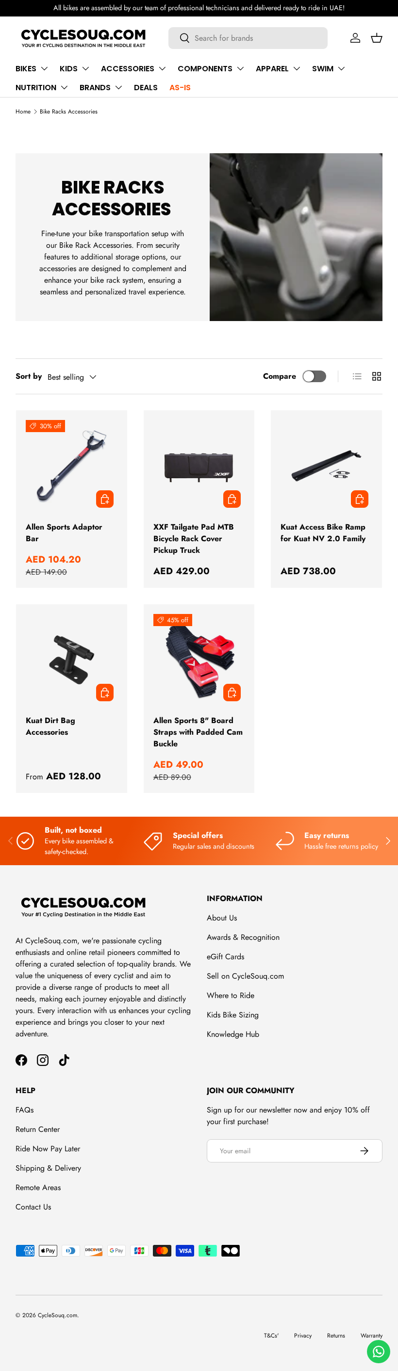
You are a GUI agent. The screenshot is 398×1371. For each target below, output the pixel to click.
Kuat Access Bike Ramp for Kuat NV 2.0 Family (323, 532)
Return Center (38, 1129)
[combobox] (248, 38)
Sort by (29, 376)
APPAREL (272, 68)
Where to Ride (230, 995)
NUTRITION (36, 87)
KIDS (69, 68)
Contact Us (33, 1206)
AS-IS (180, 87)
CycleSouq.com (57, 1315)
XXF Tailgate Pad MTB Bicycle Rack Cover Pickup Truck (193, 538)
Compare (279, 376)
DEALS (146, 87)
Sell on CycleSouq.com (245, 976)
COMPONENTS (205, 68)
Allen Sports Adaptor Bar (64, 532)
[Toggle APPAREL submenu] (296, 68)
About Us (222, 917)
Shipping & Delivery (48, 1168)
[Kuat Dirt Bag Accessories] (71, 660)
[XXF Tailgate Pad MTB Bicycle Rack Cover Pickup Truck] (199, 466)
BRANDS (95, 87)
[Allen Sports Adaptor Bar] (71, 466)
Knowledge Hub (233, 1034)
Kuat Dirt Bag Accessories (50, 726)
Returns (336, 1335)
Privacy (303, 1335)
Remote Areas (38, 1187)
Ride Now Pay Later (48, 1148)
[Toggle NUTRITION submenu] (64, 87)
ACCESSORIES (127, 68)
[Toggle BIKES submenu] (44, 68)
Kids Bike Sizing (233, 1014)
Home (23, 111)
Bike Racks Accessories (69, 111)
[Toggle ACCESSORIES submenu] (162, 68)
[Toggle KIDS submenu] (85, 68)
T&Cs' (271, 1335)
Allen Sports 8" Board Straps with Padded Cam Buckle (198, 732)
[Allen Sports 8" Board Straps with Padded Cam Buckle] (199, 660)
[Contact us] (378, 1351)
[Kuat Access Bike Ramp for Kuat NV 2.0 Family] (326, 466)
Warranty (371, 1335)
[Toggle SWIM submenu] (341, 68)
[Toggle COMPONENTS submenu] (240, 68)
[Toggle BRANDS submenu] (118, 87)
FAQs (24, 1109)
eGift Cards (225, 956)
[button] (376, 37)
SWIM (322, 68)
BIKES (26, 68)
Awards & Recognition (243, 937)
